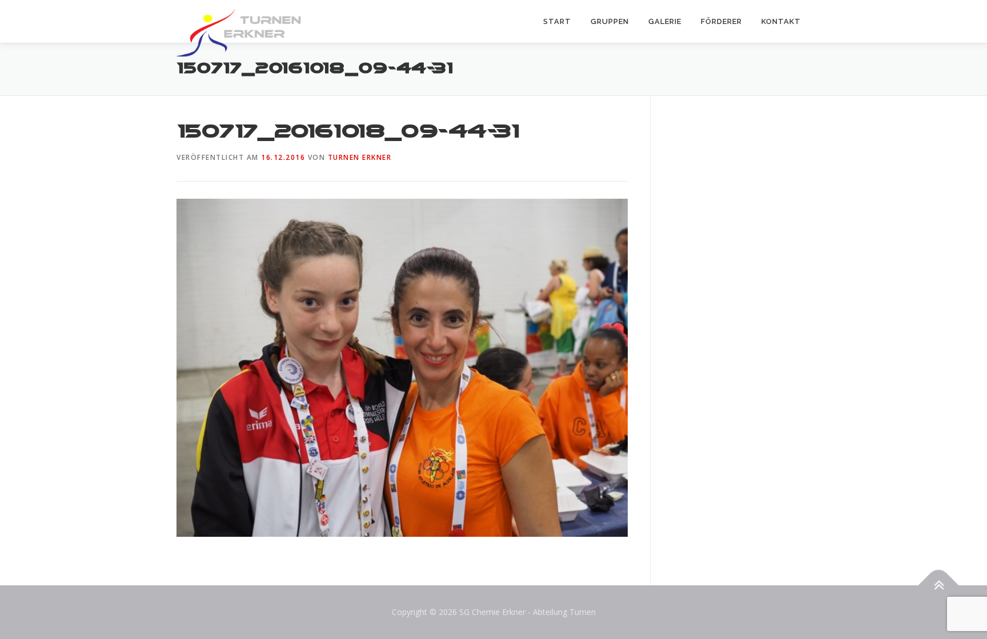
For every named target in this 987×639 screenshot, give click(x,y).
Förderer (721, 21)
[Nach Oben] (938, 585)
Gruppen (610, 21)
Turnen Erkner (360, 157)
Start (557, 21)
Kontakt (781, 21)
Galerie (664, 21)
